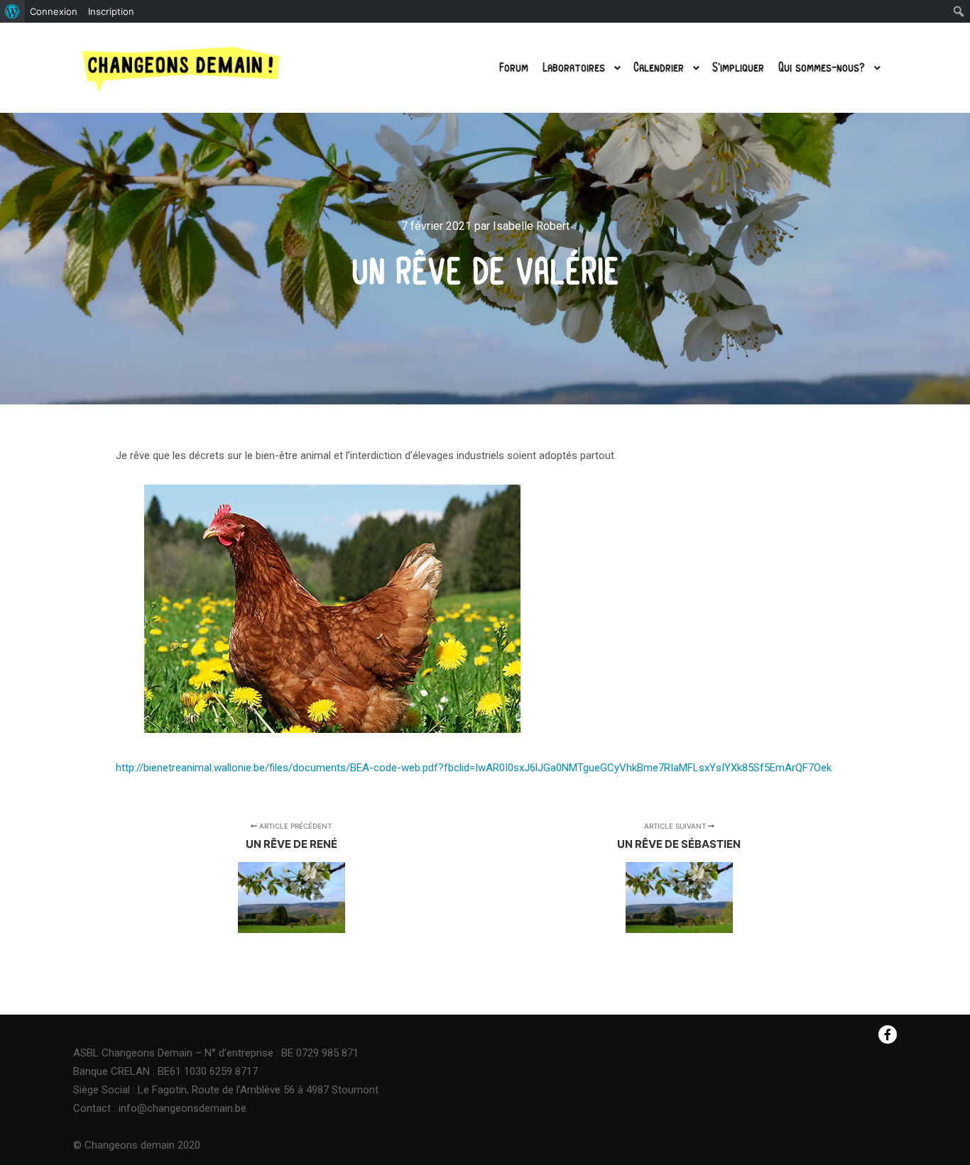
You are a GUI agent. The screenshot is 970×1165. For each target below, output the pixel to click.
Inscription (111, 11)
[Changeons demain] (180, 68)
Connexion (53, 11)
